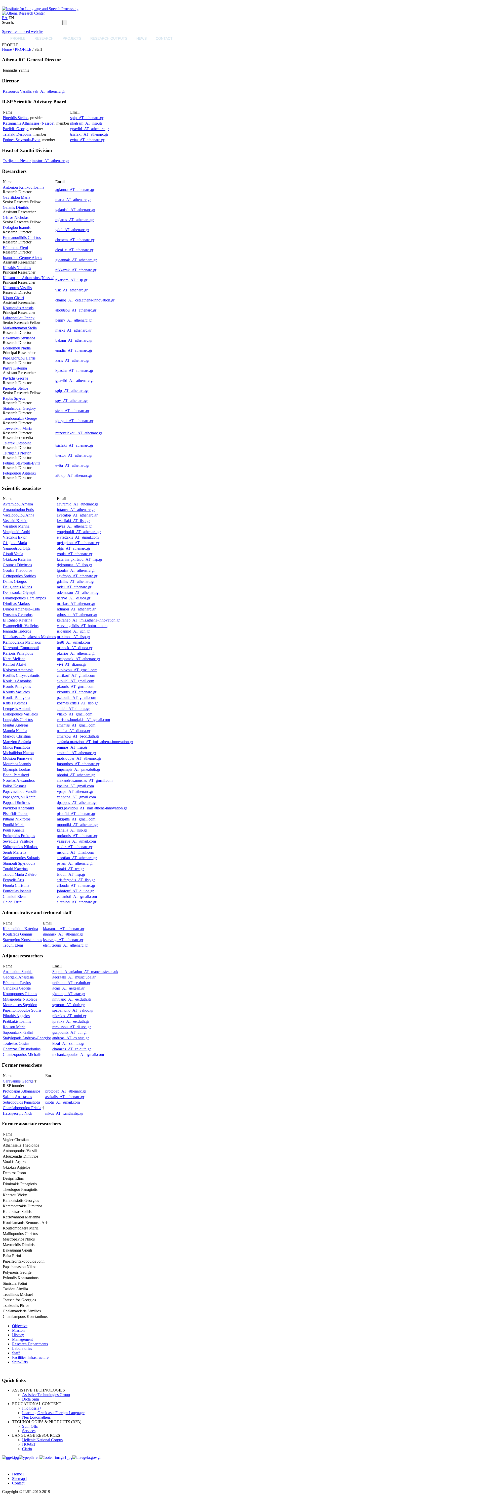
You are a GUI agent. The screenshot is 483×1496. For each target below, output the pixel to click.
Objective (19, 1326)
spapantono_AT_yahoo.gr (73, 1010)
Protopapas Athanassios (21, 1091)
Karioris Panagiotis (18, 653)
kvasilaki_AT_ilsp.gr (73, 521)
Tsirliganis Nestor (17, 161)
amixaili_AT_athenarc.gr (76, 753)
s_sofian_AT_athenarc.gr (77, 858)
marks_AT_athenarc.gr (73, 330)
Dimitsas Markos (16, 603)
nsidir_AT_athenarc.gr (74, 847)
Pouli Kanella (13, 830)
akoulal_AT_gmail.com (75, 681)
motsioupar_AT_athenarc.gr (79, 758)
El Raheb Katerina (17, 620)
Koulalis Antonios (17, 681)
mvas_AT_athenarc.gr (74, 526)
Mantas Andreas (15, 725)
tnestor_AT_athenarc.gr (50, 161)
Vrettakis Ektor (15, 537)
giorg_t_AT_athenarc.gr (74, 421)
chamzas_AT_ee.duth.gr (71, 1049)
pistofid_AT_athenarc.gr (76, 813)
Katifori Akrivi (14, 664)
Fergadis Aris (13, 880)
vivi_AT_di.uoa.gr (71, 664)
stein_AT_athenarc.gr (72, 410)
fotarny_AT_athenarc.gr (76, 509)
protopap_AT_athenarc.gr (65, 1091)
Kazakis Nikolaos (17, 268)
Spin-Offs (20, 1362)
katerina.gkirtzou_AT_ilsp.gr (79, 559)
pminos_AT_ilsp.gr (72, 747)
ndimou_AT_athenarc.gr (76, 609)
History (18, 1335)
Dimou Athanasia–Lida (21, 609)
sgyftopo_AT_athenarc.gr (77, 576)
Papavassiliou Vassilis (20, 791)
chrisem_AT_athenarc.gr (74, 240)
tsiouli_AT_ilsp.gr (71, 874)
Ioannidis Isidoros (17, 631)
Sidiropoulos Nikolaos (20, 847)
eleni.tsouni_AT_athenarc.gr (65, 945)
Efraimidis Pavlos (17, 983)
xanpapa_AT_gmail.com (76, 797)
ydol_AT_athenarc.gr (72, 230)
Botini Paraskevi (16, 775)
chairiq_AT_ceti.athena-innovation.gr (84, 300)
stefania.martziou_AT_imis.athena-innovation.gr (95, 742)
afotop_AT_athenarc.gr (73, 475)
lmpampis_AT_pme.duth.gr (78, 769)
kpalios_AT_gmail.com (75, 786)
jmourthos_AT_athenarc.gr (78, 764)
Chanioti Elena (14, 896)
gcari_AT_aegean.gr (68, 988)
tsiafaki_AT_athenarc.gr (89, 134)
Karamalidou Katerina (20, 928)
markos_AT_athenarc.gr (76, 603)
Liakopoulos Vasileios (20, 714)
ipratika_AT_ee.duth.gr (70, 1021)
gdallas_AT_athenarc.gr (76, 581)
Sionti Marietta (14, 852)
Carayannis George (18, 1081)
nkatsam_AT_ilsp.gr (86, 123)
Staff (16, 1353)
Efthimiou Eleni (15, 247)
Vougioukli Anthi (16, 532)
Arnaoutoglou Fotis (18, 509)
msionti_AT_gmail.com (75, 852)
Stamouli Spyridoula (19, 863)
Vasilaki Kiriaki (15, 521)
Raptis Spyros (14, 398)
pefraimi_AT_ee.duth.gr (71, 983)
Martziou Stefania (17, 742)
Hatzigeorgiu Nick (17, 1113)
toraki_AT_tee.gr (70, 869)
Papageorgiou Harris (19, 358)
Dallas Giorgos (15, 581)
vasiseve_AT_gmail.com (76, 841)
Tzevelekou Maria (17, 428)
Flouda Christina (16, 885)
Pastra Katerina (15, 368)
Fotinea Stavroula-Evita (21, 140)
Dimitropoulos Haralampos (24, 598)
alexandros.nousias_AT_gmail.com (84, 780)
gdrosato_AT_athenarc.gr (77, 614)
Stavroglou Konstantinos (22, 940)
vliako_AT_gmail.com (74, 714)
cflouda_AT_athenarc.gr (76, 885)
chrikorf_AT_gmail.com (76, 675)
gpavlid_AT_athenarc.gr (89, 129)
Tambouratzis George (20, 418)
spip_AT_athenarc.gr (86, 118)
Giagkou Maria (15, 543)
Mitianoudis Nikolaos (20, 999)
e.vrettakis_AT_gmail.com (78, 537)
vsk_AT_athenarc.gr (49, 91)
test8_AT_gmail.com (73, 642)
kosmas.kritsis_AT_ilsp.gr (77, 703)
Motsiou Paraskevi (17, 758)
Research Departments (30, 1344)
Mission (18, 1330)
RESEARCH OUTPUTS (108, 38)
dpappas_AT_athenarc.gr (77, 802)
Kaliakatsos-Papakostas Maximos (29, 637)
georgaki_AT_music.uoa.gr (74, 977)
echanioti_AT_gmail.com (77, 896)
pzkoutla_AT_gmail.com (76, 697)
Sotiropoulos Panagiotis (21, 1102)
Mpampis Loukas (16, 769)
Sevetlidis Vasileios (18, 841)
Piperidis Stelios (15, 118)
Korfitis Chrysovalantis (21, 675)
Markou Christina (17, 736)
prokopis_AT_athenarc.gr (77, 836)
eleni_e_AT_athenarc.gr (74, 250)
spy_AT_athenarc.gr (71, 400)
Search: (8, 22)
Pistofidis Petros (15, 813)
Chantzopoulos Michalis (22, 1054)
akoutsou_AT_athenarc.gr (75, 310)
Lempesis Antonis (17, 708)
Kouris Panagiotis (17, 686)
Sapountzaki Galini (18, 1032)
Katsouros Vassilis (17, 91)
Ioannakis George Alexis (22, 257)
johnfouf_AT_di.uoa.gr (75, 891)
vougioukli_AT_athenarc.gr (79, 532)
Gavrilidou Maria (16, 197)
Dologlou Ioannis (16, 227)
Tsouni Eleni (13, 945)
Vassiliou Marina (16, 526)
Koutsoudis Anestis (18, 308)
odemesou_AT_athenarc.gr (78, 592)
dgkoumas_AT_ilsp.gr (74, 565)
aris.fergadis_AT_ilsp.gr (76, 880)
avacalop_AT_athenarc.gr (77, 515)
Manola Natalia (15, 731)
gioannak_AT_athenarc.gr (76, 260)
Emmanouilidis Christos (22, 237)
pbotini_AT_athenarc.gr (76, 775)
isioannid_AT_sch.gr (73, 631)
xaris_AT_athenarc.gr (72, 360)
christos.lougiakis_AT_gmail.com (83, 719)
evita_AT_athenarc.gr (87, 140)
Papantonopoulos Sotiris (22, 1010)
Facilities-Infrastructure (30, 1357)
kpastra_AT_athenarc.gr (74, 370)
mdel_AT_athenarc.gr (74, 587)
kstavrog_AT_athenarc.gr (63, 940)
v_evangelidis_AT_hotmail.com (82, 626)
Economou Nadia (17, 348)
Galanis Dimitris (16, 207)
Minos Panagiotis (16, 747)
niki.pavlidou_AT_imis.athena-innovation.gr (92, 808)
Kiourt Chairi (13, 298)
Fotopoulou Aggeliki (19, 473)
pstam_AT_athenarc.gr (75, 863)
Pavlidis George (15, 129)
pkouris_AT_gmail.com (75, 686)
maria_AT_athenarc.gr (73, 199)
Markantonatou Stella (20, 328)
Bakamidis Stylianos (19, 338)
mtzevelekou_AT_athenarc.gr (78, 433)
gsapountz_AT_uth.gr (69, 1032)
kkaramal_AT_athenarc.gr (63, 928)
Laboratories (22, 1348)
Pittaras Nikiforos (16, 819)
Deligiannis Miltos (17, 587)
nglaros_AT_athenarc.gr (74, 220)
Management (22, 1339)
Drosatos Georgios (17, 614)
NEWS (141, 38)
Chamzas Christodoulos (22, 1049)
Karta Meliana (14, 659)
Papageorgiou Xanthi (19, 797)
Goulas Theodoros (17, 570)
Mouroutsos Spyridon (20, 1005)
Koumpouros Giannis (20, 994)
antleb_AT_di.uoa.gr (73, 708)
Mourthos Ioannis (17, 764)
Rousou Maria (14, 1027)
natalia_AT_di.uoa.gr (73, 731)
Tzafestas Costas (16, 1043)
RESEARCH (44, 38)
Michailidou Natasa (18, 753)
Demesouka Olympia (19, 592)
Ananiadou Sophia (17, 971)
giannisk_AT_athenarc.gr (63, 934)
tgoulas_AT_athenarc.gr (76, 570)
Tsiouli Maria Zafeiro (19, 874)
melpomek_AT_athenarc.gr (78, 659)
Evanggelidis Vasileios (20, 626)
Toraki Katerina (15, 869)
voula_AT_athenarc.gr (74, 554)
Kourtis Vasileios (16, 692)
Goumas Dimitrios (17, 565)
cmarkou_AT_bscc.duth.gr (78, 736)
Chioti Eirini (12, 902)
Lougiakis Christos (18, 719)
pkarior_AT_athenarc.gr (76, 653)
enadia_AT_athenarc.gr (73, 350)
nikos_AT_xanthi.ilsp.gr (64, 1113)
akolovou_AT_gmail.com (77, 670)
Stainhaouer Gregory (19, 408)
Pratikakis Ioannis (17, 1021)
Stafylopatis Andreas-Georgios (27, 1038)
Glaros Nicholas (15, 217)
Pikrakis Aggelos (16, 1016)
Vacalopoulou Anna (18, 515)
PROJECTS (72, 38)
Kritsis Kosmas (15, 703)
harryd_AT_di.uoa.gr (73, 598)
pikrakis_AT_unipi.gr (69, 1016)
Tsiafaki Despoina (17, 134)
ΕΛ (5, 18)
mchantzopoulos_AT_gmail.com (78, 1054)
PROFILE (17, 38)
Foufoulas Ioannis (17, 891)
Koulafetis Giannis (17, 934)
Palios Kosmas (14, 786)
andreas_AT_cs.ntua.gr (70, 1038)
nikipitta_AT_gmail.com (76, 819)
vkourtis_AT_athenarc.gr (76, 692)
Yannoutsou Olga (16, 548)
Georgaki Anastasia (18, 977)
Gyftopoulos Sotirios (19, 576)
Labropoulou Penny (18, 318)
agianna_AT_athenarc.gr (74, 189)
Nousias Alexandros (19, 780)
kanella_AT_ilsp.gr (72, 830)
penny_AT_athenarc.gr (73, 320)
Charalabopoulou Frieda (22, 1108)
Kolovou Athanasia (18, 670)
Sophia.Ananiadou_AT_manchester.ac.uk (85, 971)
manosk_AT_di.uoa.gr (74, 648)
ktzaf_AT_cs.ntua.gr (68, 1043)
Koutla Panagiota (16, 697)
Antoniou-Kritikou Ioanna (23, 187)
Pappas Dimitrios (16, 802)
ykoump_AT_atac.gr (68, 994)
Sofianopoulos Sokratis (21, 858)
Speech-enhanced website (22, 31)
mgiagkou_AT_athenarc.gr (78, 543)
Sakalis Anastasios (17, 1097)
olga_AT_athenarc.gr (73, 548)
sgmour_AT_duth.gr (68, 1005)
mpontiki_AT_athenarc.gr (77, 824)
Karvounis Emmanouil (21, 648)
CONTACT (164, 38)
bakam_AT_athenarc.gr (74, 340)
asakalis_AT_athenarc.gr (64, 1097)
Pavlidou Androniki (18, 808)
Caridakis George (17, 988)
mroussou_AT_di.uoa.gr (71, 1027)
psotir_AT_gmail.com (62, 1102)
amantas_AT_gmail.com (76, 725)
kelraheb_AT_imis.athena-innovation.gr (88, 620)
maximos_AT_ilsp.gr (73, 637)
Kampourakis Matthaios (22, 642)
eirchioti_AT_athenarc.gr (76, 902)
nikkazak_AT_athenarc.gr (75, 270)
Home (7, 49)
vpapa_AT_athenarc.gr (75, 791)
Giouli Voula (13, 554)
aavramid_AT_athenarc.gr (77, 504)
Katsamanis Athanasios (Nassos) (28, 123)
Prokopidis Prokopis (19, 836)
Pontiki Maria (13, 824)
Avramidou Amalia (18, 504)
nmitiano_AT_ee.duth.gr (71, 999)
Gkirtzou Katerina (17, 559)
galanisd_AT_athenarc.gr (75, 210)
